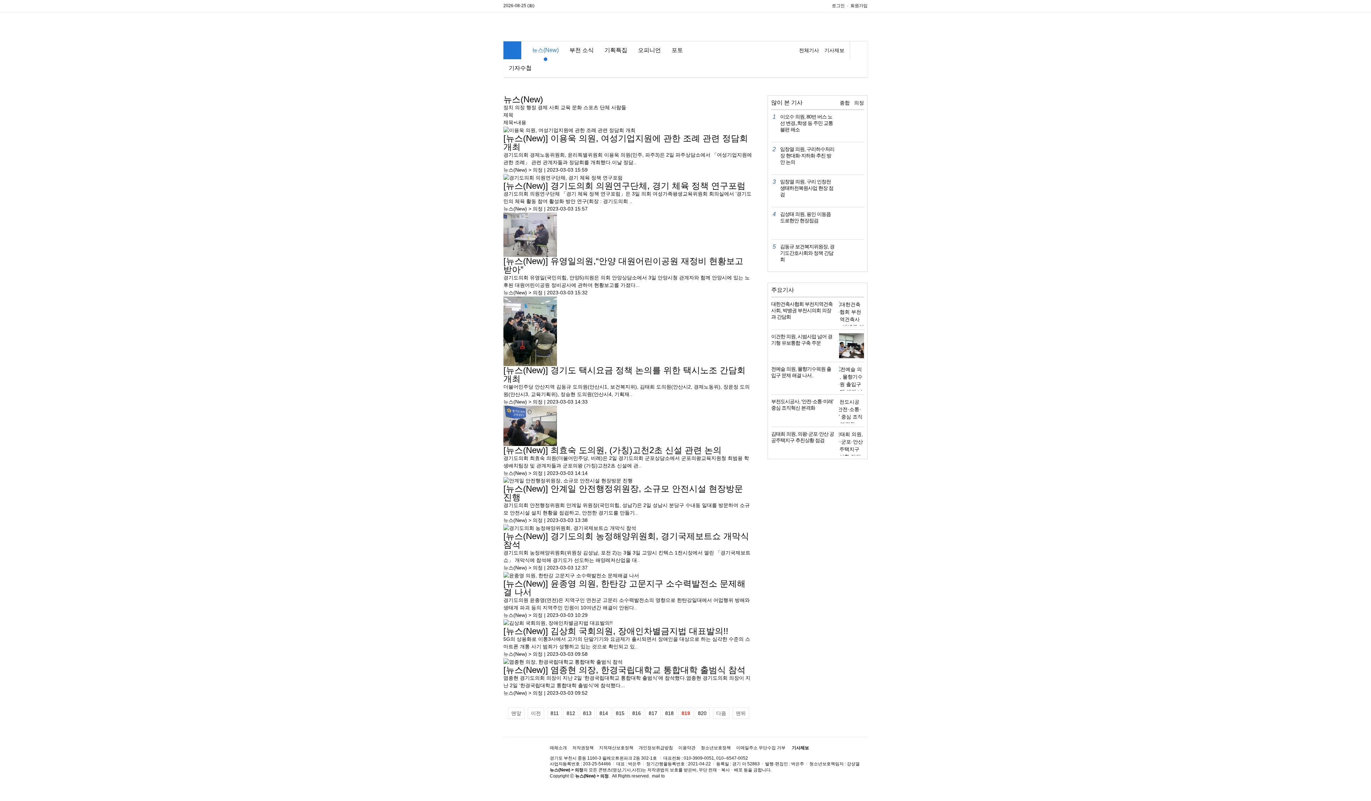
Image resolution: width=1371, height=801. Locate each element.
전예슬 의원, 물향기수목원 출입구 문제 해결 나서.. (801, 372)
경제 (543, 107)
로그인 (838, 5)
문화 (577, 107)
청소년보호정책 (716, 747)
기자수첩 (520, 68)
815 (620, 713)
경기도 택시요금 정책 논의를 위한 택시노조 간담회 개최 (624, 374)
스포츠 (590, 107)
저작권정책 (583, 747)
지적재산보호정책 (616, 747)
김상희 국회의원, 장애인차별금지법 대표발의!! (615, 631)
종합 (845, 103)
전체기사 (809, 50)
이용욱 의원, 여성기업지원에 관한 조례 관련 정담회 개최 (625, 142)
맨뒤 (741, 713)
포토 (677, 50)
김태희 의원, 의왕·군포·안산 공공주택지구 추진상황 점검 (802, 437)
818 (669, 713)
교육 (566, 107)
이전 (536, 713)
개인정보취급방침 (656, 747)
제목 (508, 115)
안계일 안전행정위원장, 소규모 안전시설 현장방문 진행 (623, 493)
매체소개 (558, 747)
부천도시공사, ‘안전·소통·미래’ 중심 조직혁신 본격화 (802, 405)
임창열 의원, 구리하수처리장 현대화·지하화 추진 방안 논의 (807, 155)
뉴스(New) (545, 50)
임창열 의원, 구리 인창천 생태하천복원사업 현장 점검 (806, 188)
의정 (520, 107)
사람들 (618, 107)
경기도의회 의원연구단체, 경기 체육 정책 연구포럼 (624, 186)
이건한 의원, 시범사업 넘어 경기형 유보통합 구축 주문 (801, 340)
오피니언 (649, 50)
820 (702, 713)
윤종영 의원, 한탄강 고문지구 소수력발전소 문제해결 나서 (624, 588)
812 (571, 713)
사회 (554, 107)
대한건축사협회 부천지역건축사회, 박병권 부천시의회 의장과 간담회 (802, 310)
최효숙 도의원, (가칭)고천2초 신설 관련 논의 (612, 450)
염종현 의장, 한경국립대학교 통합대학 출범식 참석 (624, 670)
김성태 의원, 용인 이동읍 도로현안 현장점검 (805, 217)
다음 (721, 713)
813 (587, 713)
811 (555, 713)
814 (603, 713)
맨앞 (516, 713)
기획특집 (615, 50)
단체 (605, 107)
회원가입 (859, 5)
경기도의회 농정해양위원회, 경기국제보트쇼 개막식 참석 (626, 540)
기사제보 (834, 50)
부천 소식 (581, 50)
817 (653, 713)
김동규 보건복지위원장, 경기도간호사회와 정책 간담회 (807, 253)
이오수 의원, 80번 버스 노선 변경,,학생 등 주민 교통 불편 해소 (806, 123)
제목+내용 (514, 122)
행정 (531, 107)
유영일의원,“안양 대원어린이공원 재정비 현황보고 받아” (623, 265)
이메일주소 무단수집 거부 (760, 747)
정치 (508, 107)
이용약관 (686, 747)
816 (636, 713)
